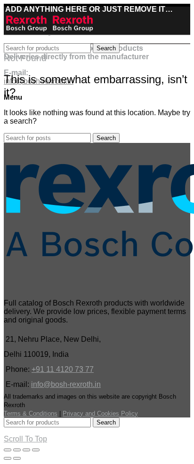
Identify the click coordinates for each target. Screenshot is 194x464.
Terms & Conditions (30, 413)
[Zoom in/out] (36, 449)
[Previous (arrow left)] (7, 458)
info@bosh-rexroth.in (66, 384)
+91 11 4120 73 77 (63, 369)
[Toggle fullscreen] (26, 449)
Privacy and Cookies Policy (100, 413)
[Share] (17, 449)
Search (106, 48)
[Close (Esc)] (7, 449)
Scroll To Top (25, 439)
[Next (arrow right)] (17, 458)
